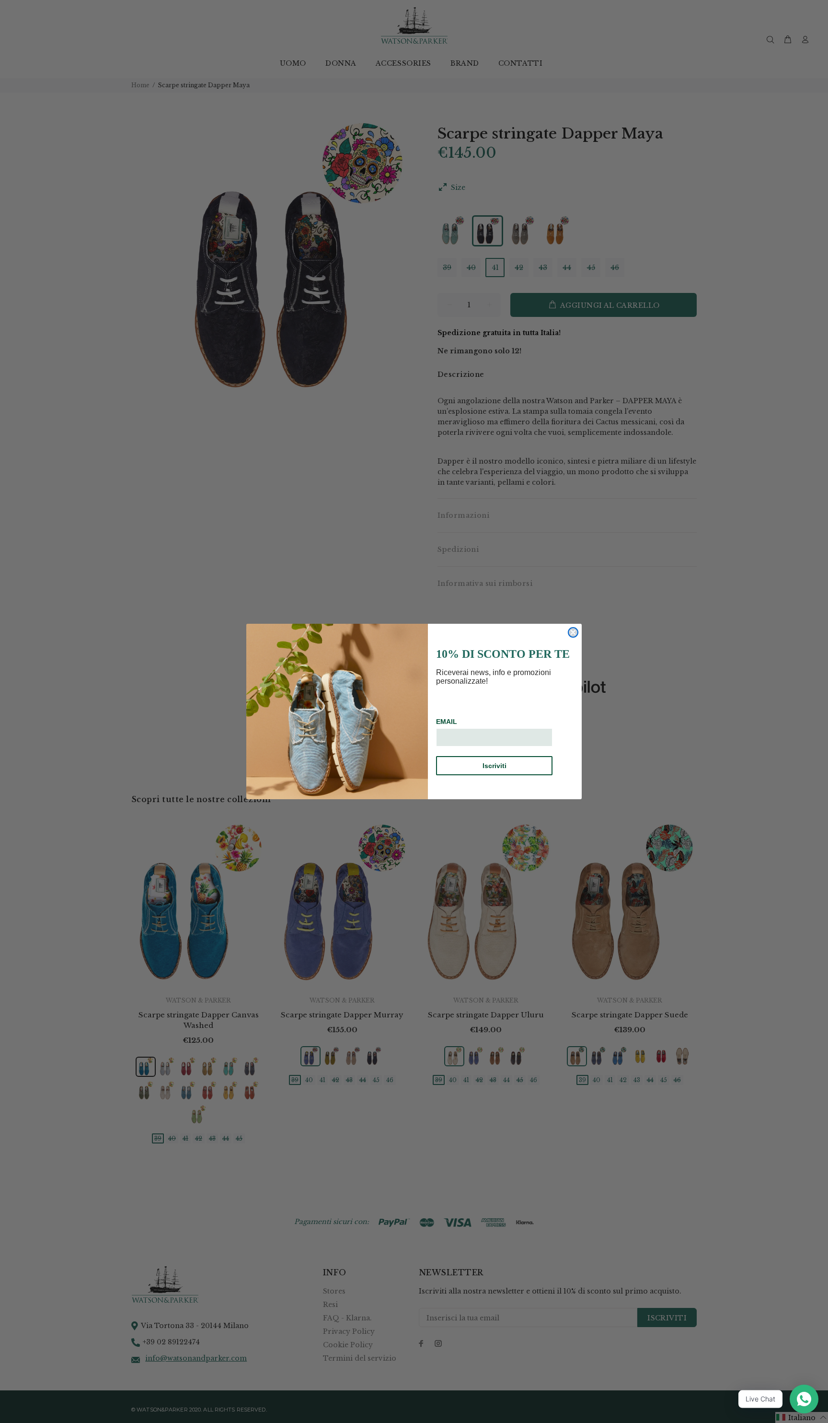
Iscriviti (494, 766)
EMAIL (446, 721)
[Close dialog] (573, 632)
